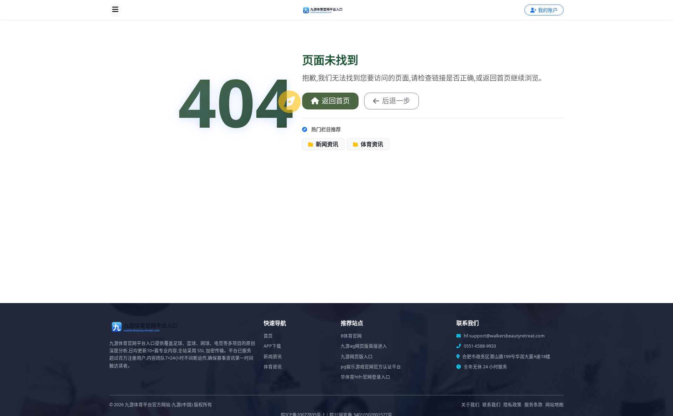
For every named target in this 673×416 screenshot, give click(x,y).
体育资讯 (371, 144)
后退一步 (396, 101)
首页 (268, 336)
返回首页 (336, 101)
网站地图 (554, 405)
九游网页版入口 (357, 357)
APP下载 (272, 346)
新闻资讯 (326, 144)
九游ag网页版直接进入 (364, 346)
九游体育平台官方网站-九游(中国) (159, 405)
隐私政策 (512, 405)
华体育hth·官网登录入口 (365, 377)
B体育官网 (351, 336)
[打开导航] (115, 10)
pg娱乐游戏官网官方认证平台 (371, 367)
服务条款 (533, 405)
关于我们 (470, 405)
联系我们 (491, 405)
